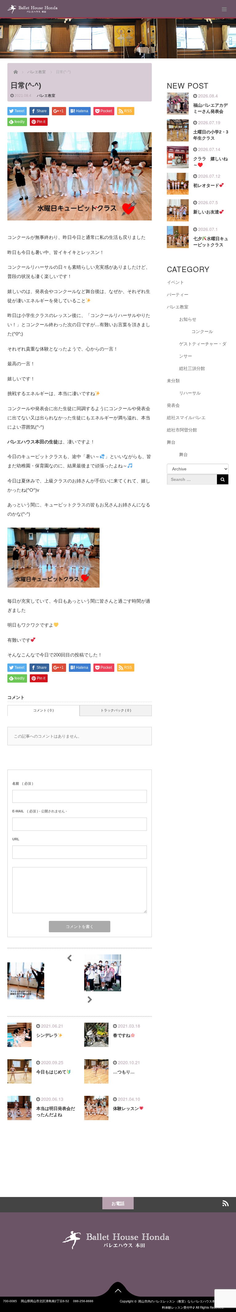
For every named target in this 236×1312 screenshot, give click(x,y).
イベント (175, 282)
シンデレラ (47, 1035)
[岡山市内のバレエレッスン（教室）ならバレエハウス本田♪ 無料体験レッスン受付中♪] (32, 9)
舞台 (171, 442)
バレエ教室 (46, 95)
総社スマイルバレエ (186, 417)
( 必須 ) (22, 783)
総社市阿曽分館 (182, 429)
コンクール (202, 331)
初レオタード (206, 185)
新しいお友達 (206, 211)
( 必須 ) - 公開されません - (39, 811)
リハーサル (190, 392)
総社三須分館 (192, 368)
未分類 (173, 380)
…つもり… (124, 1071)
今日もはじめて (51, 1071)
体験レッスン (126, 1108)
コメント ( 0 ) (43, 710)
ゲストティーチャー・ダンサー (202, 350)
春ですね (121, 1035)
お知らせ (187, 319)
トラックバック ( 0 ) (115, 710)
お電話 (118, 1203)
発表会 (173, 405)
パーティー (177, 294)
